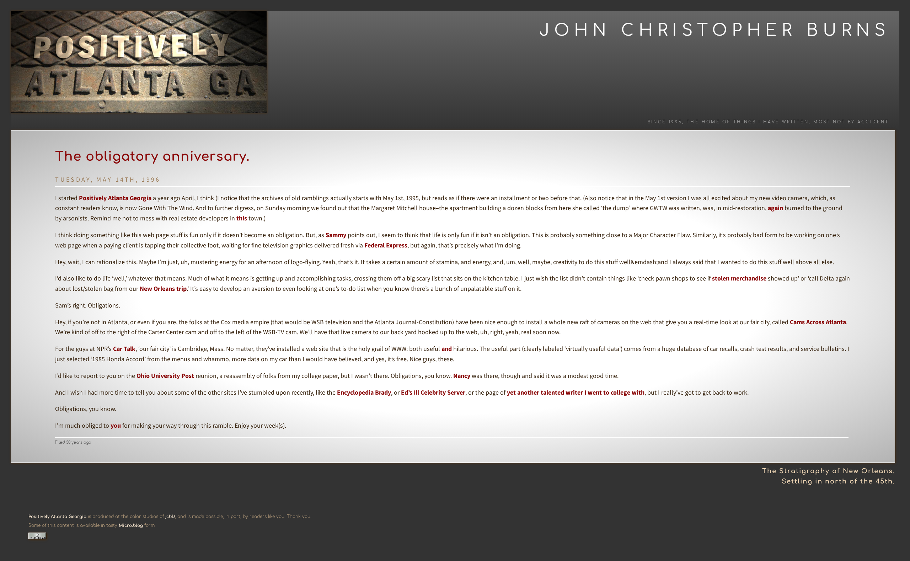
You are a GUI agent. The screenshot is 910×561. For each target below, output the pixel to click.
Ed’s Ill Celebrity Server (433, 392)
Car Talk (124, 348)
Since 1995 (665, 122)
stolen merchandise (739, 278)
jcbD (170, 516)
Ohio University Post (165, 376)
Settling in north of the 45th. (838, 481)
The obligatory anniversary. (152, 156)
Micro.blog (131, 525)
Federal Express (385, 245)
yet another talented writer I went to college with (575, 392)
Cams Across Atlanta (818, 322)
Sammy (336, 235)
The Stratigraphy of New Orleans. (828, 471)
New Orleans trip (163, 288)
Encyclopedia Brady (364, 392)
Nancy (461, 376)
